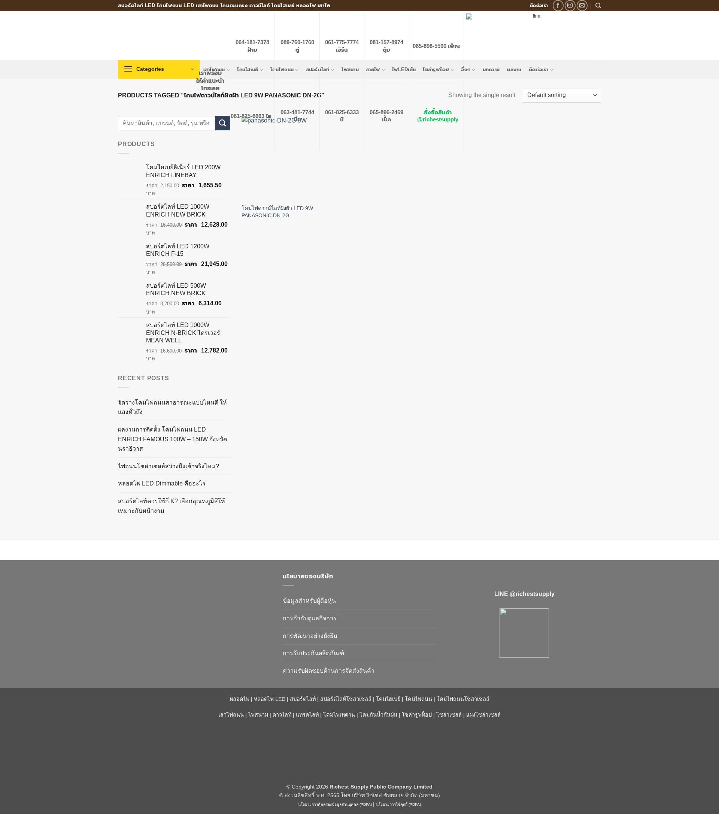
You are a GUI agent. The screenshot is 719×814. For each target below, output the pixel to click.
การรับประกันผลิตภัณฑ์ (313, 653)
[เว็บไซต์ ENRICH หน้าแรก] (194, 590)
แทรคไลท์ (307, 715)
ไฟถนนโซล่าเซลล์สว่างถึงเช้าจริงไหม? (168, 466)
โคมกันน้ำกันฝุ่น (378, 715)
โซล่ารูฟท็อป (417, 715)
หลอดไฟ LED (269, 699)
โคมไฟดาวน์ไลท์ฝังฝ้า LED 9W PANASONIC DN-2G (277, 211)
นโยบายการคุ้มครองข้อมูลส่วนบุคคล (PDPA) (335, 804)
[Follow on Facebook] (558, 5)
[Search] (598, 5)
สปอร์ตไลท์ (303, 699)
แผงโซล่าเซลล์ (483, 715)
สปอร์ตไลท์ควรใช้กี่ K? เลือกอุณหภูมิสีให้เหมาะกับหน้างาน (171, 506)
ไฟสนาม (258, 715)
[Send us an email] (582, 5)
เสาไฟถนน (231, 715)
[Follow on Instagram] (570, 5)
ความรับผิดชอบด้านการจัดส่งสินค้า (328, 671)
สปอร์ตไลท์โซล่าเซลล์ (345, 699)
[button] (159, 69)
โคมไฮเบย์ (388, 699)
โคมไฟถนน (418, 699)
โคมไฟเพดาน (339, 715)
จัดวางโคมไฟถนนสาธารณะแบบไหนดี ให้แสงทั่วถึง (172, 407)
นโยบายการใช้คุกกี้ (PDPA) (398, 804)
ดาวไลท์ (282, 715)
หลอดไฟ (239, 699)
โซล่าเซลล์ (449, 715)
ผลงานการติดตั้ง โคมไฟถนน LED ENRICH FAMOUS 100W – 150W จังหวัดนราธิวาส (172, 439)
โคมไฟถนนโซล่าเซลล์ (463, 699)
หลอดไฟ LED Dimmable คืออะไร (162, 483)
